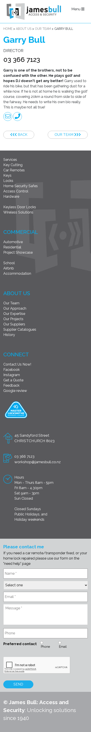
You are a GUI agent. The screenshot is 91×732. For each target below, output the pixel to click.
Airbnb (8, 268)
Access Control (15, 191)
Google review (15, 391)
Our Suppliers (14, 324)
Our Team (64, 135)
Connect (16, 354)
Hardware (11, 196)
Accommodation (17, 273)
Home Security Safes (20, 186)
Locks (8, 181)
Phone (45, 646)
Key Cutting (13, 165)
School (9, 263)
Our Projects (13, 319)
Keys (7, 175)
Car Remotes (14, 170)
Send (18, 684)
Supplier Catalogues (19, 329)
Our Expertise (14, 314)
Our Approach (14, 308)
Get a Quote (13, 380)
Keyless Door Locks (19, 207)
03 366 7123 (21, 59)
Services (10, 160)
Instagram (11, 375)
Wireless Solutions (18, 212)
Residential (12, 247)
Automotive (13, 242)
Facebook (11, 370)
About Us (16, 293)
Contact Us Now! (17, 364)
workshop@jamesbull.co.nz (37, 462)
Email (63, 646)
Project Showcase (18, 252)
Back (22, 135)
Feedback (11, 385)
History (9, 335)
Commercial (20, 232)
